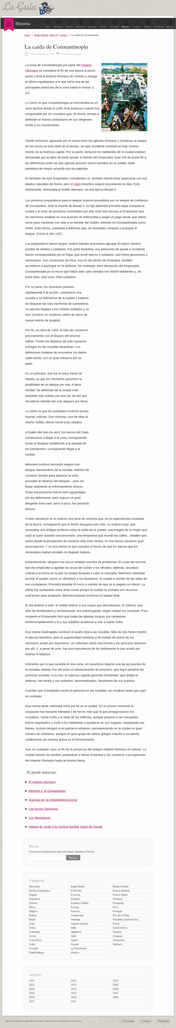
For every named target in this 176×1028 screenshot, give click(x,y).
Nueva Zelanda (121, 890)
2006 (115, 997)
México (75, 952)
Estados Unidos (80, 902)
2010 (115, 980)
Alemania (34, 886)
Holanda (75, 919)
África (32, 907)
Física (103, 26)
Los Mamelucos (39, 818)
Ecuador (33, 948)
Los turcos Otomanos (43, 809)
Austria (33, 902)
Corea (32, 935)
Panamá (117, 898)
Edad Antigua (36, 952)
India (73, 927)
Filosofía (92, 26)
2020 (32, 988)
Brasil (32, 919)
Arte (47, 26)
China (32, 927)
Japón (74, 940)
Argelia (33, 894)
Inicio (27, 35)
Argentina (34, 898)
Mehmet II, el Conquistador (47, 791)
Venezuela (118, 940)
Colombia (34, 931)
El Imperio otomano (42, 782)
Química (170, 26)
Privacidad (129, 1021)
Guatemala (77, 915)
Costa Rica (35, 940)
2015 (73, 984)
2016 (73, 980)
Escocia (75, 894)
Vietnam (117, 944)
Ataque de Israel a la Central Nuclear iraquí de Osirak (65, 826)
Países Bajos (120, 894)
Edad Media (77, 886)
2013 (73, 993)
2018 (32, 997)
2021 (32, 984)
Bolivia (32, 915)
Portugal (117, 911)
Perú (115, 907)
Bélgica (33, 911)
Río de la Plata (121, 915)
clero (77, 184)
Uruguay (117, 935)
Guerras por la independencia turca (53, 800)
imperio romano (79, 923)
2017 (32, 1001)
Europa (75, 907)
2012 (73, 997)
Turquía (63, 35)
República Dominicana (125, 919)
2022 (32, 980)
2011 (73, 1001)
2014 (73, 988)
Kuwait (74, 944)
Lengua (136, 26)
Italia (73, 935)
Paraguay (118, 902)
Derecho (70, 26)
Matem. (147, 26)
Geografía (114, 26)
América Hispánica (39, 890)
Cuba (32, 944)
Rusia (116, 923)
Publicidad (163, 1021)
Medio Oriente (41, 35)
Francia (75, 911)
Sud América (120, 927)
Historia (125, 26)
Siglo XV (54, 35)
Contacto (146, 1021)
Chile (32, 923)
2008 (115, 988)
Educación (81, 26)
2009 (115, 984)
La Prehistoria (78, 948)
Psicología (159, 26)
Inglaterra (76, 931)
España (75, 898)
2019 (32, 993)
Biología (58, 26)
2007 (115, 993)
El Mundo (76, 890)
